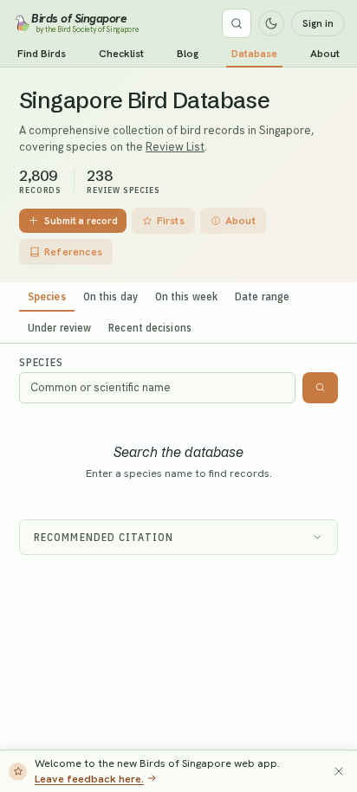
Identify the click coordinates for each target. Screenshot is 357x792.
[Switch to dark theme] (271, 23)
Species (47, 296)
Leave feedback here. (89, 778)
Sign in (318, 23)
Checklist (121, 54)
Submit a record (81, 220)
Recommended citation (103, 537)
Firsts (171, 221)
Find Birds (41, 54)
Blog (187, 54)
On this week (186, 296)
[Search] (236, 23)
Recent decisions (149, 327)
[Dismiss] (338, 771)
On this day (110, 296)
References (73, 252)
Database (254, 54)
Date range (262, 296)
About (325, 54)
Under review (59, 327)
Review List (175, 146)
